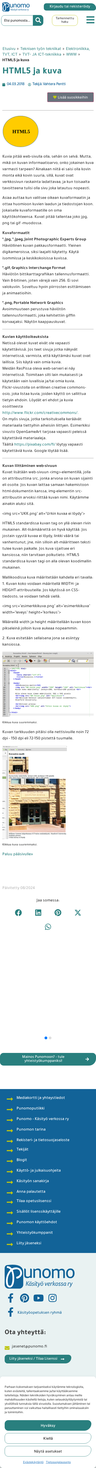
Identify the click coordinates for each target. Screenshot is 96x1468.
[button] (18, 913)
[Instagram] (52, 1298)
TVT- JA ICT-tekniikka (41, 54)
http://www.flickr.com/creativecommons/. (40, 413)
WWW (71, 54)
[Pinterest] (24, 1298)
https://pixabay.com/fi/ (34, 445)
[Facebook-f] (10, 1298)
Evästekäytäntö (33, 1462)
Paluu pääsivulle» (17, 854)
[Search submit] (38, 20)
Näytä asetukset (48, 1451)
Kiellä (48, 1438)
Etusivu (9, 48)
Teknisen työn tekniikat (40, 48)
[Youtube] (38, 1298)
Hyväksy (48, 1425)
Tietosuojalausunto (58, 1462)
